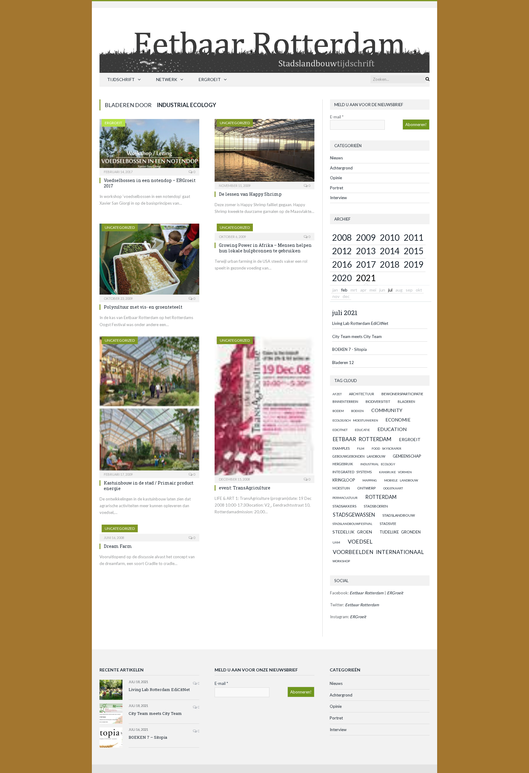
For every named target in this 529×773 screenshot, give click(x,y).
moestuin (341, 488)
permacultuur (345, 498)
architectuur (361, 394)
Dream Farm (118, 546)
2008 (342, 237)
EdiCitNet (339, 430)
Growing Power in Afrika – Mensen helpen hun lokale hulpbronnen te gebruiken (265, 248)
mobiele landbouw (401, 480)
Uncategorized (235, 123)
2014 (390, 251)
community (386, 410)
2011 (413, 237)
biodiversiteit (378, 401)
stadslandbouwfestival (352, 524)
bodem (338, 411)
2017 (366, 264)
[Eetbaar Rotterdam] (264, 39)
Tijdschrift (121, 79)
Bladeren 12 (343, 362)
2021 (366, 278)
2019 (413, 264)
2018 (390, 264)
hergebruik (342, 464)
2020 (342, 278)
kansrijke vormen (395, 472)
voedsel (360, 541)
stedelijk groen (352, 531)
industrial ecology (377, 464)
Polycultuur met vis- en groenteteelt (143, 307)
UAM (336, 542)
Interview (338, 197)
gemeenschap (407, 456)
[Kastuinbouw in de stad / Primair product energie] (149, 405)
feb (344, 289)
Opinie (336, 177)
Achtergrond (341, 167)
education (392, 429)
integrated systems (352, 472)
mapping (369, 480)
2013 (366, 251)
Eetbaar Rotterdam (362, 439)
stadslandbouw (398, 515)
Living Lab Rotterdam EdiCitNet (360, 323)
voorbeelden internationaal (378, 552)
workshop (341, 561)
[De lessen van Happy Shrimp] (264, 152)
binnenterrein (345, 401)
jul (390, 289)
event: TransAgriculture (244, 488)
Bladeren (406, 401)
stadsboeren (376, 506)
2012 (342, 251)
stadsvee (388, 524)
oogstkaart (393, 488)
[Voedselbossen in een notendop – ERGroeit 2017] (149, 145)
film (360, 448)
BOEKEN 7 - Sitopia (349, 349)
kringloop (343, 480)
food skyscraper (386, 448)
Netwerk (166, 79)
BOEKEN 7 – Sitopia (148, 737)
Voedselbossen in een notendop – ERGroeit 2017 (150, 183)
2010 (390, 237)
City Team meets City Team (357, 336)
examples (341, 448)
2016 (342, 264)
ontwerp (366, 488)
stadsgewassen (354, 515)
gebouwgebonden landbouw (358, 456)
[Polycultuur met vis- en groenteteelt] (149, 261)
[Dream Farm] (149, 531)
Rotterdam (380, 497)
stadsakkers (344, 506)
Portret (336, 187)
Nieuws (336, 157)
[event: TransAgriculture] (264, 407)
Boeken (357, 411)
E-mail (336, 116)
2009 (366, 237)
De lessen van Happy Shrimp (250, 194)
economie (398, 419)
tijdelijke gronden (400, 532)
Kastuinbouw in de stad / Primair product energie (148, 485)
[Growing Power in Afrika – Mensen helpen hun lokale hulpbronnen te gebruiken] (264, 230)
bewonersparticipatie (402, 394)
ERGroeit (210, 79)
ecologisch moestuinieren (355, 420)
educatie (362, 430)
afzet (337, 394)
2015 (413, 251)
